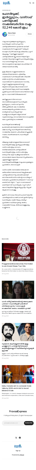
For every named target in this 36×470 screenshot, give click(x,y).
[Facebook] (20, 438)
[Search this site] (30, 2)
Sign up (18, 451)
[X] (16, 438)
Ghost (22, 455)
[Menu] (33, 2)
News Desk (12, 33)
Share (30, 34)
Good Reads (6, 10)
